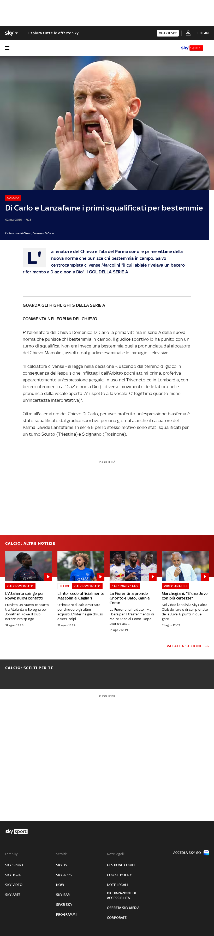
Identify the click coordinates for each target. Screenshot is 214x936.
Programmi (66, 914)
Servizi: (61, 854)
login (203, 33)
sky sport (14, 865)
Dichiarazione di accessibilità (121, 895)
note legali (117, 885)
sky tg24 (13, 875)
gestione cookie (121, 865)
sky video (13, 885)
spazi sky (64, 905)
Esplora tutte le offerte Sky (53, 33)
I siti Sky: (11, 854)
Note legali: (115, 854)
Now (60, 885)
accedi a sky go (187, 853)
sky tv (61, 865)
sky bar (63, 895)
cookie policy (119, 875)
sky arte (13, 895)
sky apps (64, 875)
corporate (117, 918)
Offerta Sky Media (123, 908)
